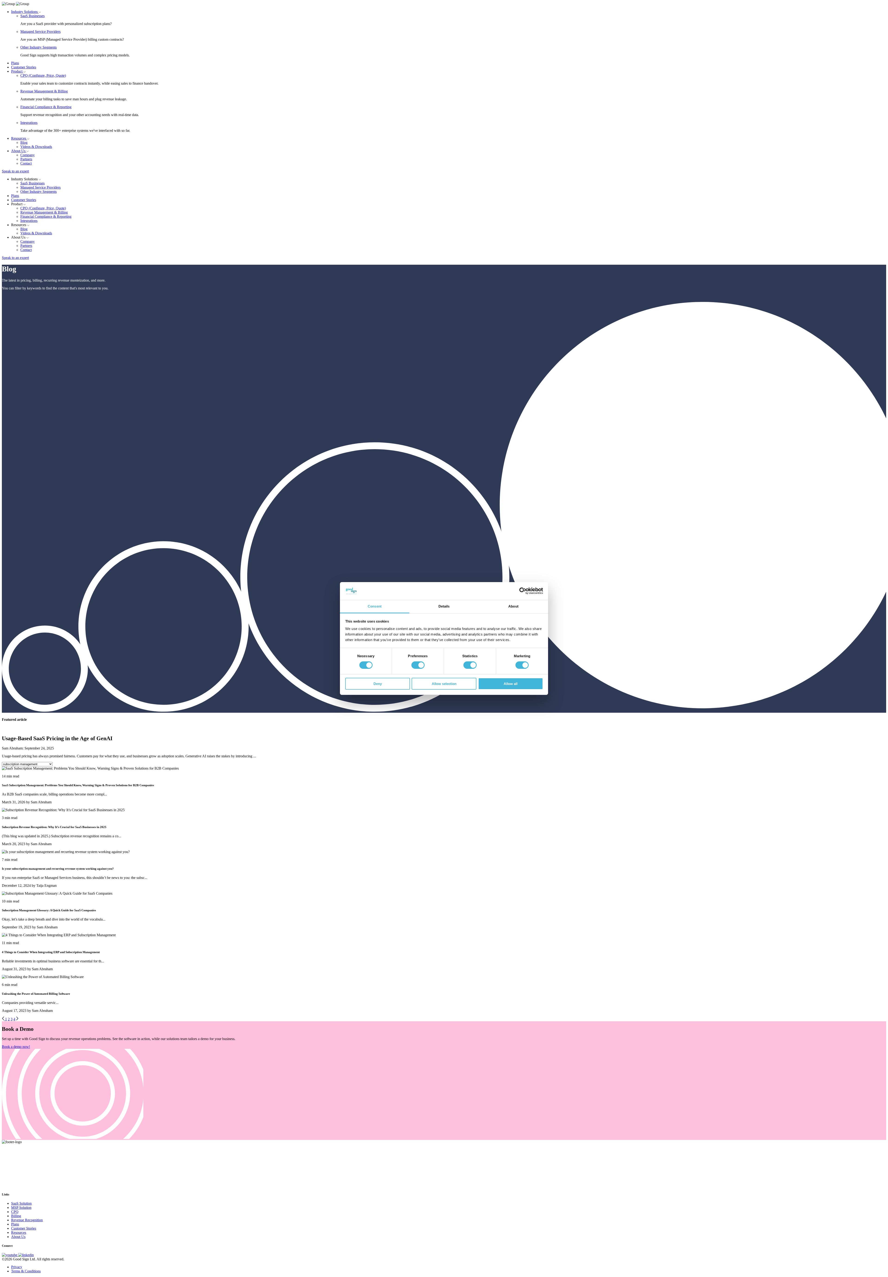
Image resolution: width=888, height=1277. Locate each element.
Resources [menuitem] (18, 1232)
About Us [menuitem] (18, 1237)
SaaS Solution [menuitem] (21, 1203)
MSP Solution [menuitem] (21, 1207)
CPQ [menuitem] (14, 1212)
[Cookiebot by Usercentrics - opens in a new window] (523, 590)
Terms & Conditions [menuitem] (26, 1271)
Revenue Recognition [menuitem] (27, 1220)
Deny (377, 684)
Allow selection (444, 684)
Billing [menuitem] (16, 1216)
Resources (19, 138)
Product (17, 71)
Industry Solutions (25, 12)
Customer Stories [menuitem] (23, 1228)
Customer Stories (23, 67)
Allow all (511, 684)
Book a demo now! (16, 1047)
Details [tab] (444, 606)
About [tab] (513, 606)
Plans (15, 63)
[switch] (418, 665)
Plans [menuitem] (15, 1224)
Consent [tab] (375, 606)
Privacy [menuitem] (16, 1267)
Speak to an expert (15, 171)
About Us (18, 151)
